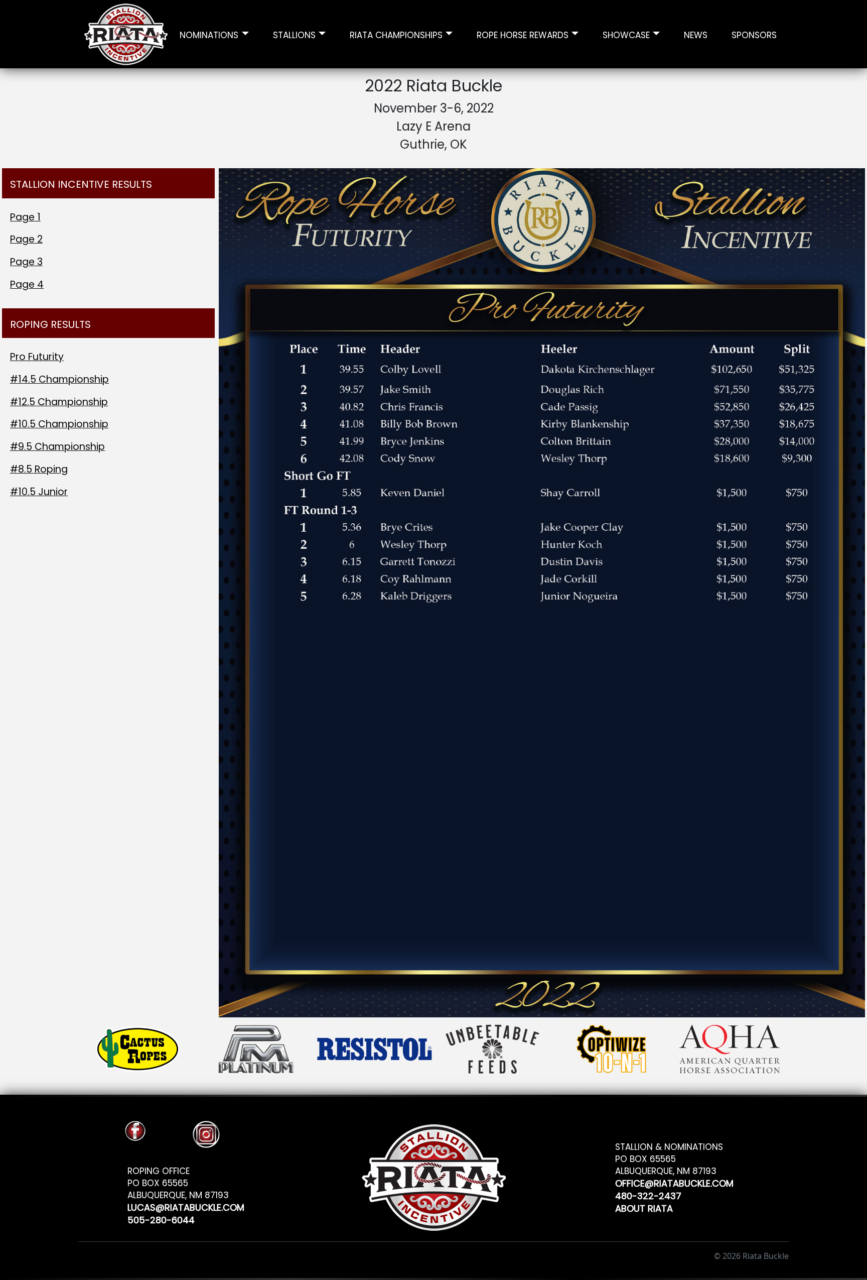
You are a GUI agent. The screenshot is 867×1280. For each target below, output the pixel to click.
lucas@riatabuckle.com (185, 1206)
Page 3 (26, 262)
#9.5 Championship (57, 446)
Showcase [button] (626, 34)
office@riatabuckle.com (674, 1182)
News (695, 34)
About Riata (644, 1207)
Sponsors (754, 34)
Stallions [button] (294, 34)
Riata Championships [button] (396, 34)
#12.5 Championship (59, 402)
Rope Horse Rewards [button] (522, 34)
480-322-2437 (648, 1194)
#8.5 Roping (39, 469)
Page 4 (27, 284)
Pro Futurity (37, 357)
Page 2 (26, 239)
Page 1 (25, 217)
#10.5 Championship (59, 424)
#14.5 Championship (59, 379)
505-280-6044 (161, 1218)
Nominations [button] (209, 34)
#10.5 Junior (39, 492)
